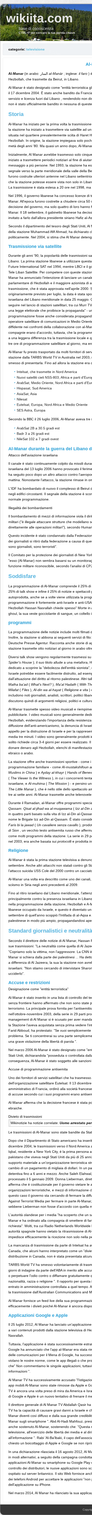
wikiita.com (39, 18)
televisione (35, 49)
